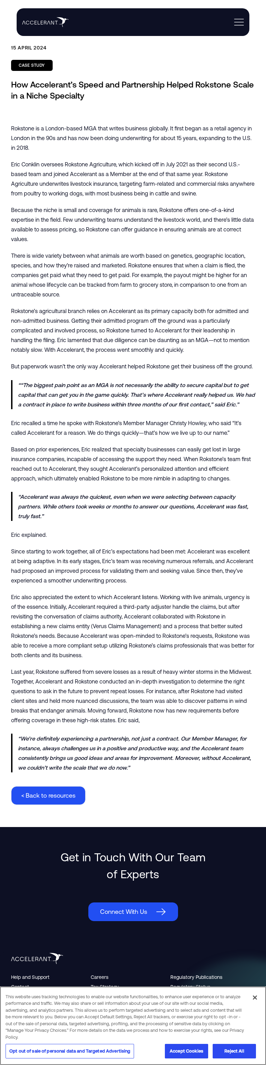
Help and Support (30, 977)
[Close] (255, 997)
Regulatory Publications (196, 977)
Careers (99, 977)
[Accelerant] (43, 22)
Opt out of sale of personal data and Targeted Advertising (69, 1051)
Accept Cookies (186, 1051)
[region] (133, 1025)
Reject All (234, 1051)
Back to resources (48, 795)
